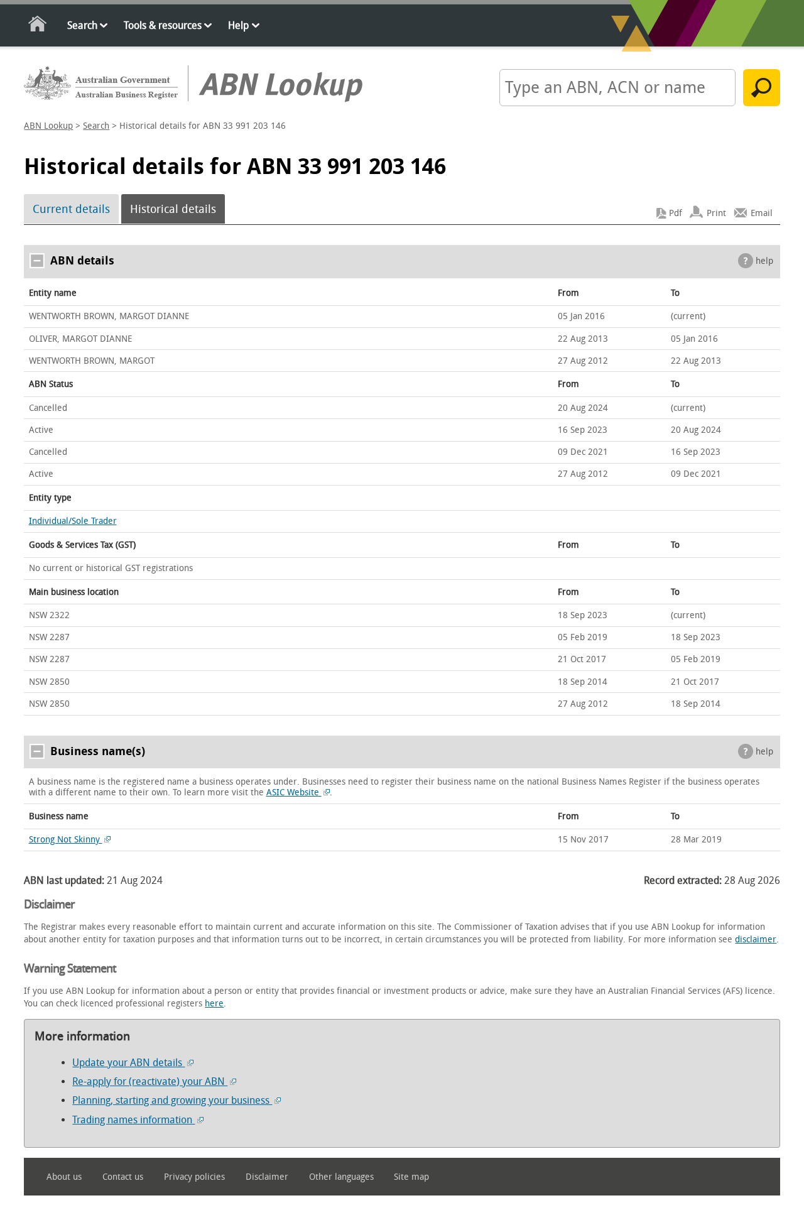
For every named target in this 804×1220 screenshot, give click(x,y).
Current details (71, 209)
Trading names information (133, 1120)
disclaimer (755, 939)
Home (38, 26)
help (764, 261)
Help (238, 25)
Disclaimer (267, 1177)
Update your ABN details (128, 1063)
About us (64, 1177)
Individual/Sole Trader (73, 521)
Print (716, 213)
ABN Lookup (48, 126)
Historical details (173, 209)
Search (82, 25)
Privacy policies (194, 1177)
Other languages (341, 1177)
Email (762, 213)
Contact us (122, 1177)
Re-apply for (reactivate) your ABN (149, 1081)
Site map (411, 1177)
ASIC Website (294, 792)
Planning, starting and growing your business (172, 1100)
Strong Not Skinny (65, 839)
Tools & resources (163, 25)
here (214, 1003)
